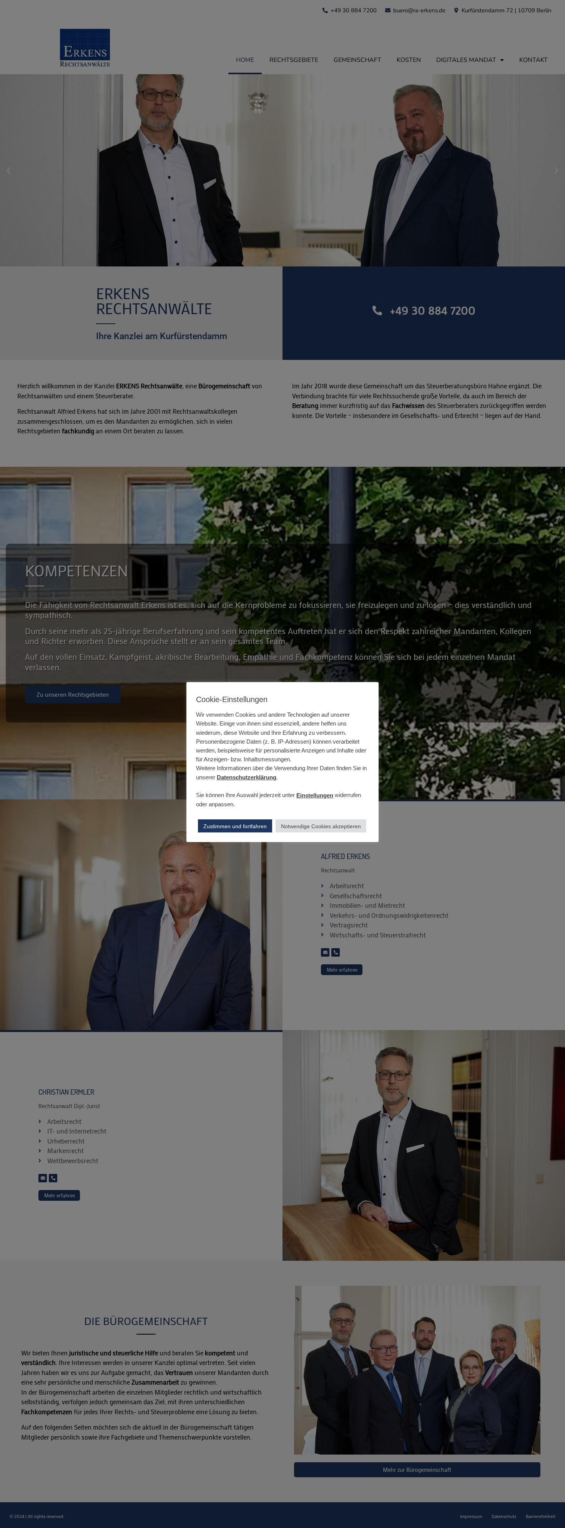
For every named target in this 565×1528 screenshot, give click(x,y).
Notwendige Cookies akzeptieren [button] (321, 826)
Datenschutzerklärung (246, 777)
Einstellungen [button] (314, 795)
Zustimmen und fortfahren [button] (235, 826)
